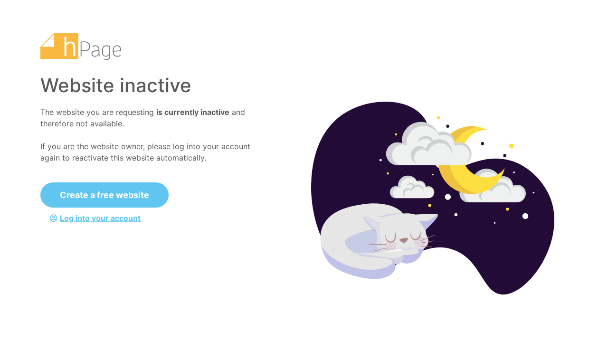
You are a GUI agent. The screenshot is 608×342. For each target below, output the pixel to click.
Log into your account (100, 218)
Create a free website (104, 195)
